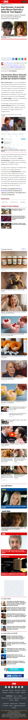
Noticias (11, 690)
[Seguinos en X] (12, 687)
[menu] (2, 2)
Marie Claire (18, 690)
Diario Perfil (5, 690)
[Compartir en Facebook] (13, 59)
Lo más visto (6, 599)
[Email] (25, 59)
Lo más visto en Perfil (9, 633)
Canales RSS (6, 703)
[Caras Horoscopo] (14, 677)
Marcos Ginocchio (16, 67)
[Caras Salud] (14, 671)
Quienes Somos (14, 703)
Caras (15, 696)
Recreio (11, 700)
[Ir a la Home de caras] (6, 2)
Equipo (11, 705)
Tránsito (14, 707)
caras (14, 534)
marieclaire (14, 511)
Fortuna (24, 690)
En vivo (24, 1)
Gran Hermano (8, 63)
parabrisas (14, 557)
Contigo (20, 696)
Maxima (16, 700)
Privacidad (5, 705)
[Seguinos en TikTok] (16, 687)
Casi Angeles (22, 202)
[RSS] (19, 687)
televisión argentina (13, 65)
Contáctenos (22, 703)
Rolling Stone (17, 698)
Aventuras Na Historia (6, 698)
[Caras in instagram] (6, 687)
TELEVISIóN (3, 4)
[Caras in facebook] (9, 687)
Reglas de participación (19, 705)
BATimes (23, 692)
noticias (14, 490)
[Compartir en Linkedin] (22, 59)
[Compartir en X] (16, 59)
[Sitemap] (22, 687)
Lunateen (17, 692)
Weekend (5, 692)
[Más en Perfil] (8, 486)
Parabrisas (11, 692)
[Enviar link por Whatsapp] (19, 59)
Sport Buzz (24, 698)
